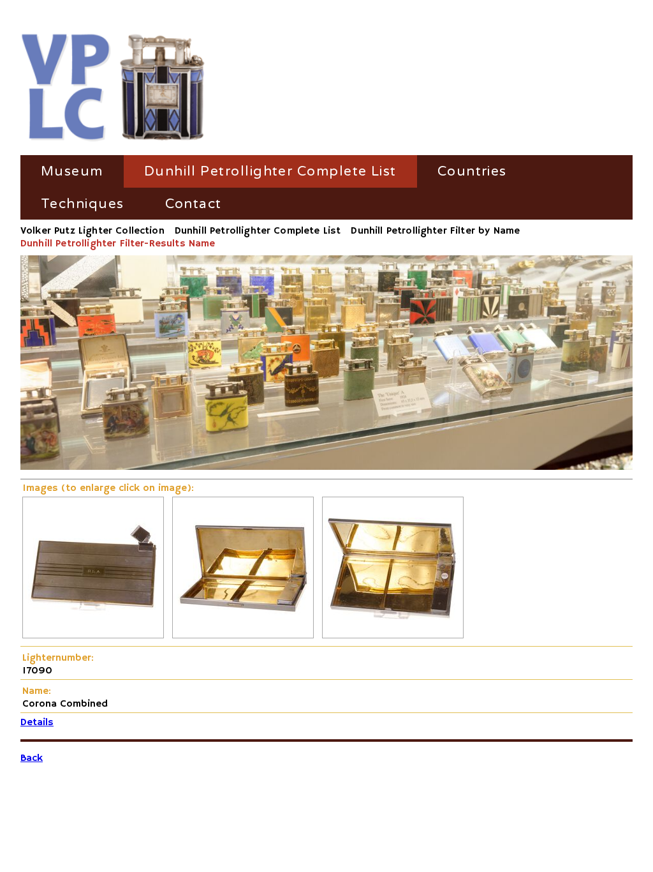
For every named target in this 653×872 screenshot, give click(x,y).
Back (31, 758)
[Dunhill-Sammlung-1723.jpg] (393, 635)
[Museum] (113, 88)
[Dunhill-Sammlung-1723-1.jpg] (243, 635)
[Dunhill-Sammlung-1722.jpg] (93, 635)
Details (37, 722)
